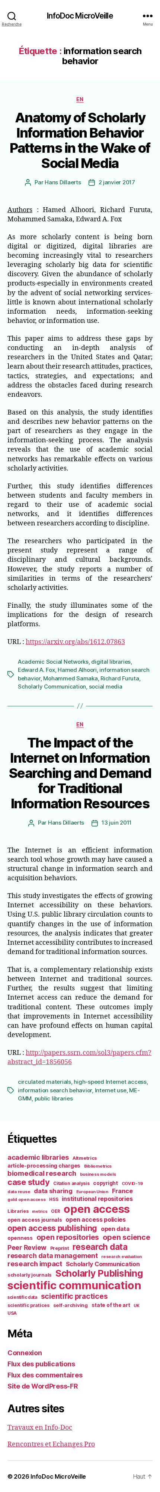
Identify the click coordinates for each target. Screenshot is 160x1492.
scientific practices (74, 1296)
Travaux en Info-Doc (39, 1427)
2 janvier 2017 (117, 182)
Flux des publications (41, 1364)
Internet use (111, 1090)
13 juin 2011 (117, 822)
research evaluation (121, 1256)
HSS (53, 1199)
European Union (92, 1191)
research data (100, 1247)
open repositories (67, 1237)
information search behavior (55, 1090)
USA (12, 1313)
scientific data (22, 1297)
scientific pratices (28, 1305)
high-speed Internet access (110, 1081)
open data (115, 1228)
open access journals (34, 1220)
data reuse (18, 1191)
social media (105, 686)
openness (20, 1238)
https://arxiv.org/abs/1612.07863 (75, 642)
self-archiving (70, 1305)
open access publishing (52, 1228)
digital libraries (111, 661)
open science (126, 1237)
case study (28, 1182)
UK (136, 1305)
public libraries (54, 1098)
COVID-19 (132, 1183)
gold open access (26, 1199)
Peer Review (27, 1247)
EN (80, 99)
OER (55, 1211)
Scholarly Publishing (99, 1273)
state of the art (111, 1305)
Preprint (59, 1248)
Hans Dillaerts (63, 182)
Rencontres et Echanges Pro (51, 1444)
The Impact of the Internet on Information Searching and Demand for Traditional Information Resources (80, 773)
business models (98, 1174)
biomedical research (41, 1173)
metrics (39, 1211)
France (122, 1191)
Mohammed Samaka (70, 678)
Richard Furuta (119, 678)
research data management (52, 1256)
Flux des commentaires (44, 1375)
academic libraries (38, 1157)
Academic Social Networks (53, 661)
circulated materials (44, 1081)
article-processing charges (43, 1165)
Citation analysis (71, 1183)
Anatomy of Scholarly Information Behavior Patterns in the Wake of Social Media (80, 140)
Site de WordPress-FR (42, 1386)
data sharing (53, 1191)
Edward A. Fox (36, 669)
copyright (105, 1183)
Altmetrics (85, 1158)
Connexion (24, 1353)
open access (97, 1208)
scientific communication (74, 1285)
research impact (34, 1264)
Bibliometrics (98, 1166)
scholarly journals (29, 1275)
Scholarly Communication (52, 686)
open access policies (95, 1219)
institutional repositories (97, 1198)
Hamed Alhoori (77, 669)
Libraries (18, 1211)
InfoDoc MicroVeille (80, 16)
